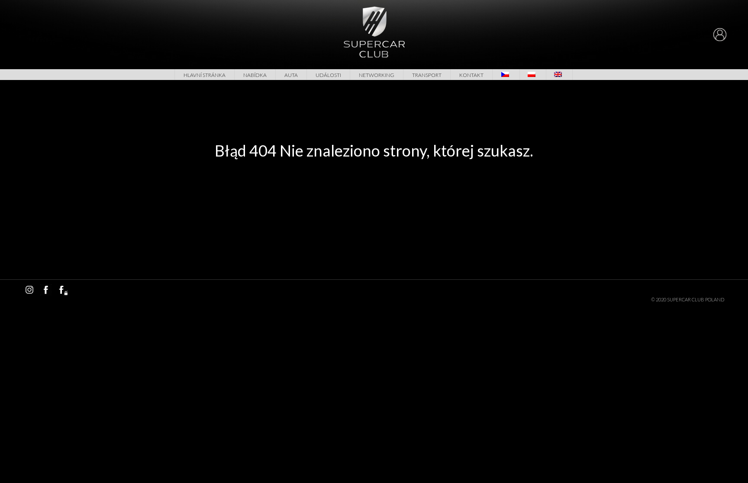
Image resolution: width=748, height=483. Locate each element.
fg (62, 289)
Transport (427, 75)
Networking (376, 75)
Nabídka (255, 75)
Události (328, 75)
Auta (291, 75)
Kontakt (471, 75)
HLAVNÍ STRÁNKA (205, 75)
